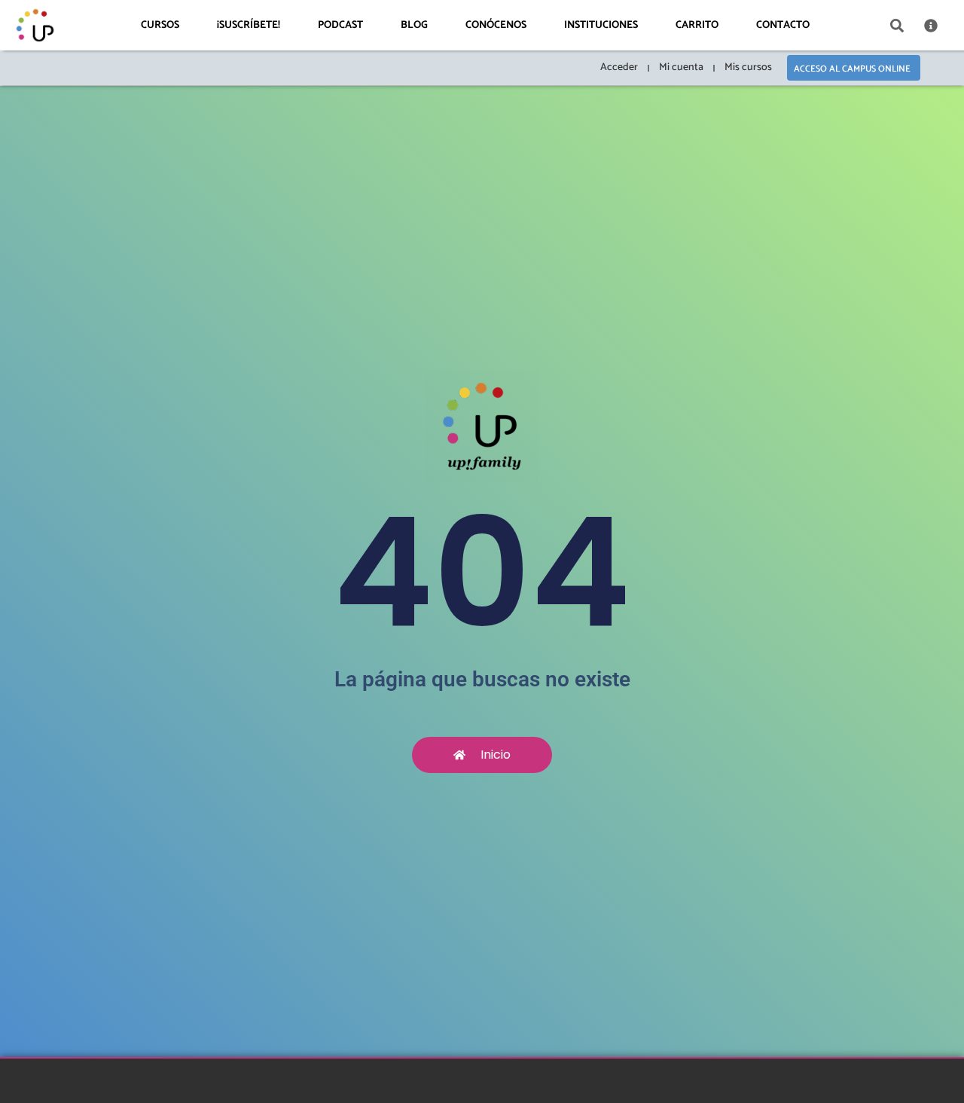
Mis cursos (748, 67)
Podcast (340, 25)
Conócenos (495, 25)
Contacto (783, 25)
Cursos (160, 25)
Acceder (619, 67)
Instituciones (601, 25)
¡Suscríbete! (248, 25)
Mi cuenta (681, 67)
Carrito (697, 25)
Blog (414, 25)
